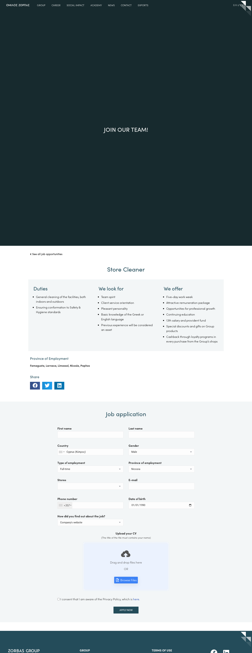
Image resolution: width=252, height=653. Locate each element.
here (136, 599)
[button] (35, 386)
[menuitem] (235, 5)
